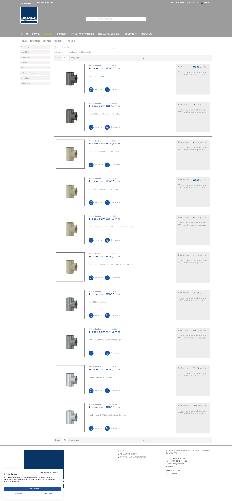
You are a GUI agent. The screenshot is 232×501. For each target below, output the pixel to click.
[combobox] (116, 19)
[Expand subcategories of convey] (41, 34)
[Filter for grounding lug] (35, 78)
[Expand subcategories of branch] (53, 34)
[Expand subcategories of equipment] (137, 34)
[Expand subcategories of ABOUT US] (152, 34)
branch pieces (52, 41)
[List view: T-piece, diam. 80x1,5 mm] (133, 79)
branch (35, 41)
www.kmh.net (171, 467)
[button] (27, 3)
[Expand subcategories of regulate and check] (121, 34)
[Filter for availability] (35, 52)
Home (23, 41)
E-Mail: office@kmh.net (175, 464)
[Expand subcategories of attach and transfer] (94, 34)
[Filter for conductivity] (35, 83)
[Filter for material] (35, 62)
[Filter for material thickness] (35, 72)
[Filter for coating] (35, 67)
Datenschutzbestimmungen (50, 472)
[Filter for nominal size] (35, 57)
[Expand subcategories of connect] (67, 34)
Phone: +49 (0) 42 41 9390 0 (177, 458)
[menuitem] (25, 34)
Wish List (185, 3)
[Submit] (144, 19)
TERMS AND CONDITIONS (133, 457)
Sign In (194, 3)
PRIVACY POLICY (128, 454)
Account (174, 3)
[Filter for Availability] (35, 46)
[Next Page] (150, 58)
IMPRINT (124, 451)
